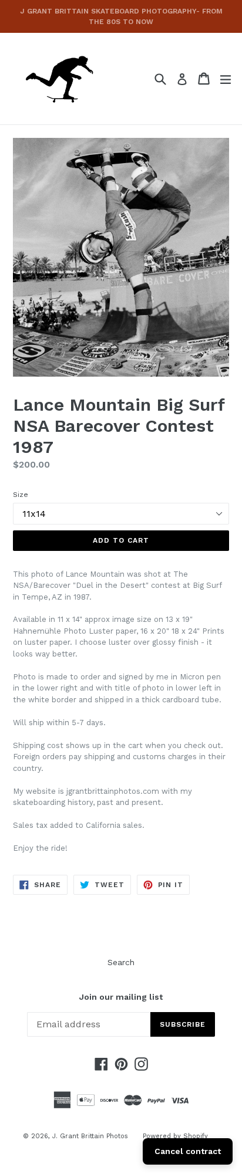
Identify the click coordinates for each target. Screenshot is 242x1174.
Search (121, 962)
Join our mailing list (121, 997)
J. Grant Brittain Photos (90, 1136)
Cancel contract (187, 1151)
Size (20, 494)
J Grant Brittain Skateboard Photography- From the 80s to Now (121, 16)
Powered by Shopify (175, 1136)
